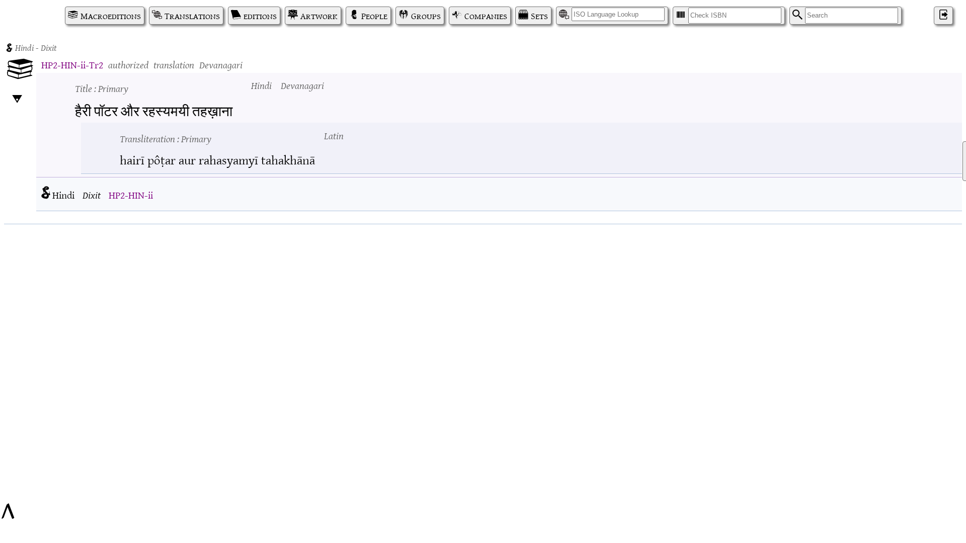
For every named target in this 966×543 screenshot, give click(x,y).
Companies (485, 16)
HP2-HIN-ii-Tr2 (72, 64)
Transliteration (165, 138)
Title (101, 88)
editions (260, 16)
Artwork (319, 16)
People (374, 16)
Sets (539, 16)
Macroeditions (110, 16)
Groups (426, 16)
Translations (192, 16)
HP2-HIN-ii (131, 194)
